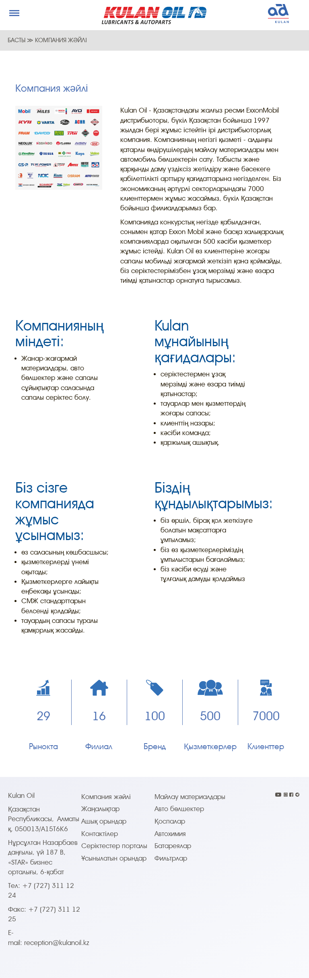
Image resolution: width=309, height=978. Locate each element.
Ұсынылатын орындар (113, 858)
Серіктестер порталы (114, 846)
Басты (17, 40)
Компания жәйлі (106, 797)
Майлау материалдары (189, 797)
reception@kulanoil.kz (56, 943)
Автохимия (170, 834)
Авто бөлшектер (179, 809)
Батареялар (172, 846)
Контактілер (99, 834)
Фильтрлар (170, 858)
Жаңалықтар (100, 809)
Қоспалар (169, 821)
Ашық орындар (103, 821)
